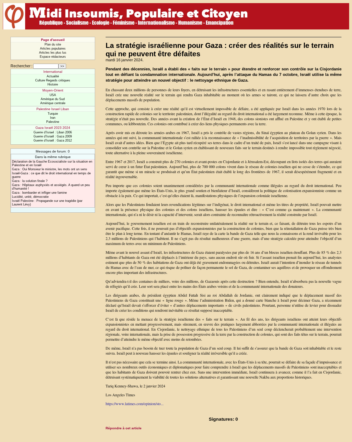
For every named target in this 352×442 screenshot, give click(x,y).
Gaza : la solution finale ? (29, 181)
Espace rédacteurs (53, 56)
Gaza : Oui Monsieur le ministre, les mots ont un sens (49, 169)
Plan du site (53, 44)
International (52, 72)
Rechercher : (21, 66)
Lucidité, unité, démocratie (30, 196)
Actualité (53, 76)
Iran (52, 117)
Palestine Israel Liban (52, 109)
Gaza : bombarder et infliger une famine (39, 192)
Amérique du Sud (53, 99)
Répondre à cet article (124, 428)
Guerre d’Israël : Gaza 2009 (53, 136)
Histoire (52, 84)
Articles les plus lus (52, 52)
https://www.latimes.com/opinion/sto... (135, 403)
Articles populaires (53, 48)
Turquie (53, 113)
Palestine (52, 122)
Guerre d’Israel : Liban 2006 (53, 132)
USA (53, 95)
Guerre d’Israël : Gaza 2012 (53, 140)
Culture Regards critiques (52, 80)
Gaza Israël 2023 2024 (52, 128)
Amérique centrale (52, 103)
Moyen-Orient (52, 90)
